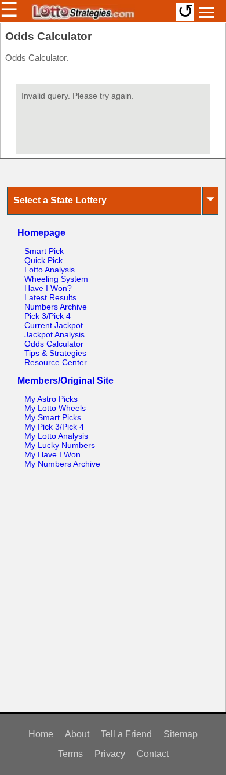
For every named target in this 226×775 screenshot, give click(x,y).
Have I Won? (48, 288)
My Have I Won (52, 454)
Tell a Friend (126, 734)
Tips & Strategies (55, 353)
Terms (70, 754)
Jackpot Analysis (54, 334)
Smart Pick (44, 251)
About (77, 734)
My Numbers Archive (62, 463)
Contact (153, 754)
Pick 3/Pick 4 (47, 316)
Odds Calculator (53, 343)
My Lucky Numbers (59, 445)
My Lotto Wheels (55, 408)
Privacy (109, 754)
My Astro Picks (51, 398)
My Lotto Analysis (56, 436)
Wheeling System (56, 278)
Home (40, 734)
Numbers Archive (55, 306)
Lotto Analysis (49, 269)
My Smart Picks (52, 417)
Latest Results (50, 297)
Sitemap (180, 734)
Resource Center (55, 362)
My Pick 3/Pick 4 (54, 426)
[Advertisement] (113, 593)
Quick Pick (43, 260)
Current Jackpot (53, 325)
